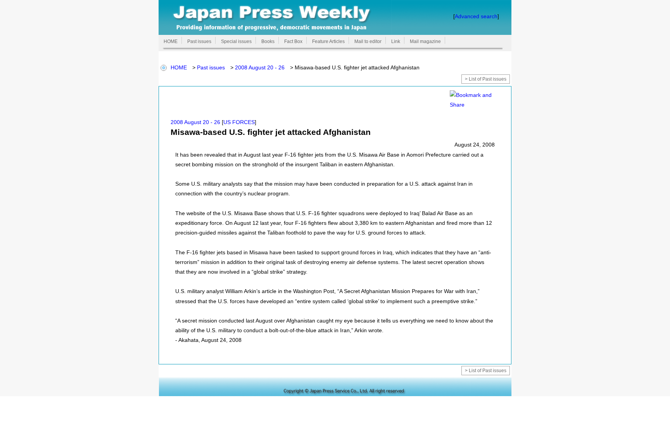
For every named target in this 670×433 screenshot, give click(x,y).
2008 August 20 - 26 (260, 67)
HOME (179, 67)
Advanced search (476, 16)
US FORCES (239, 122)
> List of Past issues (485, 79)
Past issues (211, 67)
